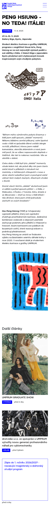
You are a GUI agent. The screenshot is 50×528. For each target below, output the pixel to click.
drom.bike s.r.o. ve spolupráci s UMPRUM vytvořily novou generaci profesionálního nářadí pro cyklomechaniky (24, 508)
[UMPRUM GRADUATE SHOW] (25, 430)
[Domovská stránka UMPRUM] (12, 6)
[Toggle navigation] (45, 5)
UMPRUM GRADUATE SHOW (18, 463)
